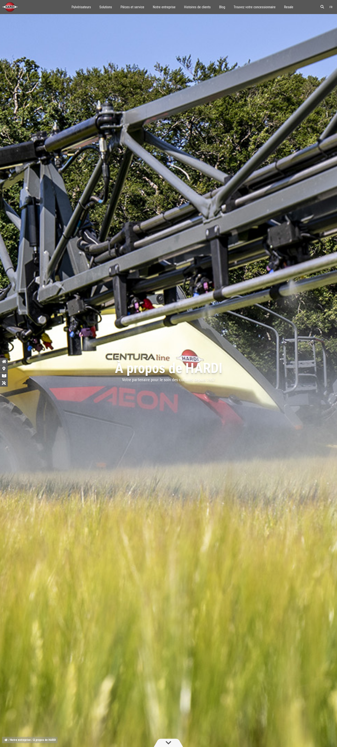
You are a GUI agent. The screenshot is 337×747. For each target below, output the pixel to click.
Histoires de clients (197, 7)
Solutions (105, 7)
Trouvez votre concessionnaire (255, 7)
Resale (288, 7)
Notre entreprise (164, 7)
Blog (222, 7)
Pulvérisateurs (81, 7)
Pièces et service (132, 7)
